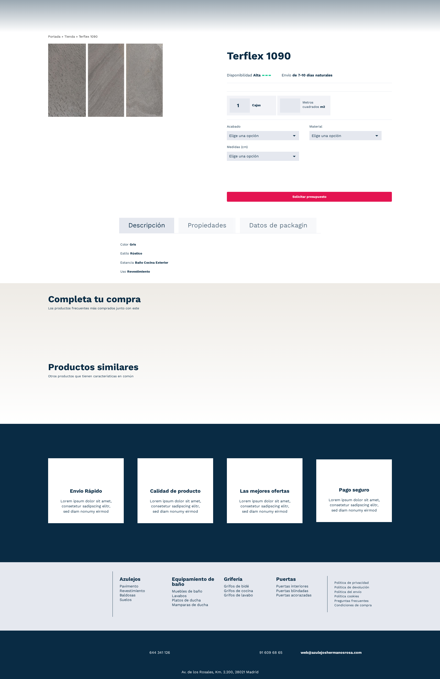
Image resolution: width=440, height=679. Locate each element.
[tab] (146, 225)
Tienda (69, 36)
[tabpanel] (220, 260)
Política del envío (347, 592)
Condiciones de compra (353, 605)
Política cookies (346, 596)
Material (315, 126)
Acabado (233, 126)
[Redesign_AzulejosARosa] (77, 577)
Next (159, 80)
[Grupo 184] (57, 6)
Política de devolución (351, 587)
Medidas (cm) (237, 147)
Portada (54, 36)
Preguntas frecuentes (351, 601)
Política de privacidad (351, 582)
